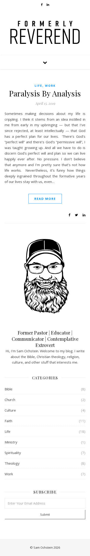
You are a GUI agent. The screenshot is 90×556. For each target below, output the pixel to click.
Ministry (11, 442)
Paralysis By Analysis (45, 93)
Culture (10, 410)
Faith (8, 420)
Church (10, 399)
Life (38, 86)
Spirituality (13, 452)
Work (50, 86)
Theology (12, 463)
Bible (8, 389)
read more (45, 199)
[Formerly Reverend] (45, 32)
